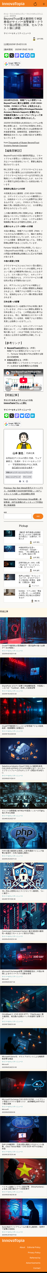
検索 (5, 512)
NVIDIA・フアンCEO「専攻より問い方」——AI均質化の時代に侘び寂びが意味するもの (30, 594)
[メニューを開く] (43, 4)
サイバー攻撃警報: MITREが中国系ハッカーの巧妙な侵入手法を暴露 (23, 812)
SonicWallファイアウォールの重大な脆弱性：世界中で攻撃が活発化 (23, 1228)
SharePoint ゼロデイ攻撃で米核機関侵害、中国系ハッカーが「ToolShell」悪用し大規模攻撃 (23, 687)
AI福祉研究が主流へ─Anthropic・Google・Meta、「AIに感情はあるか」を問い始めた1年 (29, 551)
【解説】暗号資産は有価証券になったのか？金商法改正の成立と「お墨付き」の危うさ (30, 535)
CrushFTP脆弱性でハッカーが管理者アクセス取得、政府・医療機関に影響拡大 (23, 727)
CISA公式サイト (14, 360)
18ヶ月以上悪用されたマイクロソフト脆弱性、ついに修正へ (23, 892)
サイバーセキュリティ (17, 13)
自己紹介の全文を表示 (22, 467)
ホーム (6, 13)
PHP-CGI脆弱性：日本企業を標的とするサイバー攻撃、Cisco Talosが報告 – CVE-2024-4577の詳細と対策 (23, 1146)
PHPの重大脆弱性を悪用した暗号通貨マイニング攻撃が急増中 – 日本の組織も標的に (23, 852)
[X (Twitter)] (23, 481)
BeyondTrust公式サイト (18, 348)
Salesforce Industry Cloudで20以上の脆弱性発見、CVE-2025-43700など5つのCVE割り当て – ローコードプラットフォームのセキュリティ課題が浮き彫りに (23, 769)
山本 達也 (40, 39)
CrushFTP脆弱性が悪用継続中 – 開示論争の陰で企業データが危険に (23, 647)
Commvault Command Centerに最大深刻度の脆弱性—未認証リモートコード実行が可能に (22, 932)
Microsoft (5, 979)
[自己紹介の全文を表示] (33, 467)
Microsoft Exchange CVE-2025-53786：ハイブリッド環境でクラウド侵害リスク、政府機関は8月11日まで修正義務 (23, 1101)
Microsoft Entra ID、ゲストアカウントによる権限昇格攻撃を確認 (23, 1058)
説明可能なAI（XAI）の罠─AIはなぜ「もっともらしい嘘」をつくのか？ (29, 565)
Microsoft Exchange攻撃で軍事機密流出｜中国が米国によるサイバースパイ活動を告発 (23, 972)
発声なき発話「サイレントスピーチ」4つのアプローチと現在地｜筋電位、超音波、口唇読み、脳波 (30, 579)
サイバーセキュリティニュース (17, 33)
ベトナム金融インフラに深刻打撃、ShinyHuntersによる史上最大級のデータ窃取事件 (23, 1188)
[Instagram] (27, 481)
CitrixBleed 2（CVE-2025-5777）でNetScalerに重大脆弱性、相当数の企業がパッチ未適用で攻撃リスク (23, 1016)
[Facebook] (20, 481)
